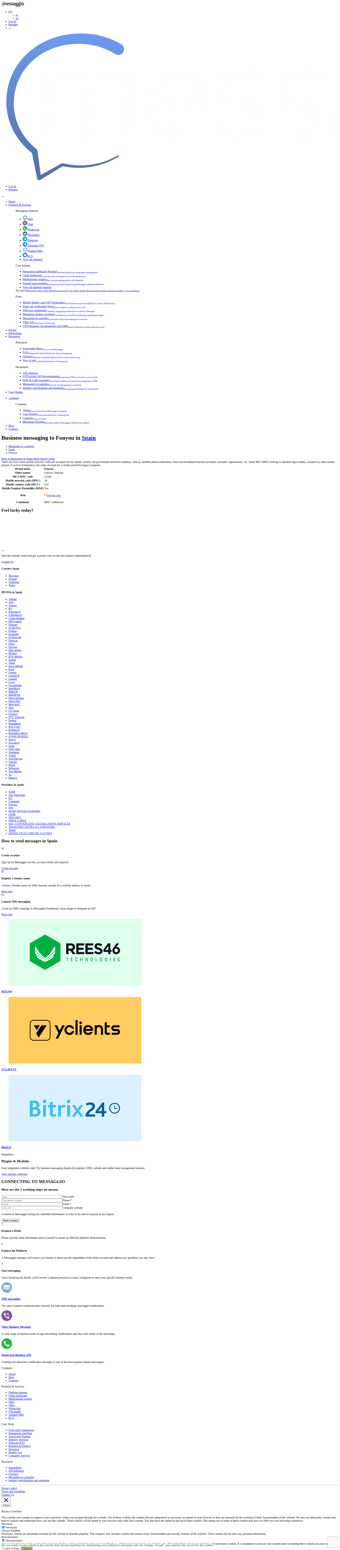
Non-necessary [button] (9, 1536)
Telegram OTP (35, 245)
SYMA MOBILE (18, 736)
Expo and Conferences (21, 1430)
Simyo (12, 739)
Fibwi (11, 643)
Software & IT (16, 1442)
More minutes (16, 698)
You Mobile (15, 771)
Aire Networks (16, 795)
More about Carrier (44, 458)
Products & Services (19, 204)
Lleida (12, 814)
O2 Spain (13, 710)
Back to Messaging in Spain (17, 458)
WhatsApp (33, 229)
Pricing (12, 330)
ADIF (11, 791)
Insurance (13, 1449)
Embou (12, 631)
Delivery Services (18, 1439)
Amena (12, 605)
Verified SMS (34, 250)
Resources (14, 336)
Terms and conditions (13, 1491)
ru (17, 14)
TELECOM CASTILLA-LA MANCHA (31, 826)
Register (13, 24)
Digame (12, 624)
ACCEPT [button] (26, 1548)
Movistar (13, 575)
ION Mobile (15, 656)
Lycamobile (15, 685)
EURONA (14, 627)
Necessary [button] (7, 1523)
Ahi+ (11, 602)
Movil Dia (14, 701)
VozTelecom (15, 758)
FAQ (47, 352)
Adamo (12, 599)
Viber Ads (39, 322)
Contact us (7, 561)
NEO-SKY (14, 817)
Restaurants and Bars (20, 1433)
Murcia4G (14, 704)
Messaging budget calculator (63, 314)
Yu (10, 774)
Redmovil (13, 729)
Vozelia (12, 761)
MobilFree (14, 694)
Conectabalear (16, 618)
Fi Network (14, 637)
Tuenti (12, 755)
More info (7, 891)
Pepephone (14, 723)
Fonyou (12, 647)
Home (11, 201)
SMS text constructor (58, 310)
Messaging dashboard (60, 271)
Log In (12, 21)
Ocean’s (13, 714)
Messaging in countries (55, 318)
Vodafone (13, 582)
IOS (10, 807)
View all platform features (37, 287)
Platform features (17, 1392)
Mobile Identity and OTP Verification (69, 302)
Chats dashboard (54, 275)
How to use (45, 360)
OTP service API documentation (60, 376)
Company (13, 398)
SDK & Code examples (60, 380)
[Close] (2, 196)
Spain (89, 438)
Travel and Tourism (19, 1436)
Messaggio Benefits (56, 421)
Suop (11, 745)
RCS (30, 256)
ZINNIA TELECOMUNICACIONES (30, 833)
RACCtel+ (14, 726)
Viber (30, 224)
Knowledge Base (43, 348)
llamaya (12, 777)
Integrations (15, 333)
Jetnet (11, 662)
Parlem (12, 720)
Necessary (11, 1527)
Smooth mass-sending (63, 283)
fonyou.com (54, 495)
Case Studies (15, 392)
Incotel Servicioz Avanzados (24, 810)
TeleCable (14, 749)
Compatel (13, 801)
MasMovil (14, 688)
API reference (30, 373)
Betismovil (14, 611)
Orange (12, 578)
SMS (30, 219)
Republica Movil (17, 733)
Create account (9, 868)
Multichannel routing (53, 279)
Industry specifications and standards (61, 387)
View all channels (32, 259)
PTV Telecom (16, 717)
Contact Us (7, 1494)
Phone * (67, 1200)
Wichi (11, 765)
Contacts (34, 417)
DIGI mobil (15, 621)
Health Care (15, 1452)
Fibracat (13, 640)
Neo (10, 707)
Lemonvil (13, 675)
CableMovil (15, 615)
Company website (73, 1207)
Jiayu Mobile (15, 666)
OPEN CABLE (17, 820)
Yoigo (11, 585)
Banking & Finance (19, 1446)
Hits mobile (14, 650)
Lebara (12, 672)
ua (17, 18)
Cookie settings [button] (10, 1548)
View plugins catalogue (14, 1174)
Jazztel (12, 659)
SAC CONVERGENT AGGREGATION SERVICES (39, 823)
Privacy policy (9, 1488)
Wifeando (13, 768)
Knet (11, 669)
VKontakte (33, 234)
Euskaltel (13, 634)
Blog (11, 425)
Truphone (13, 752)
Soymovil (13, 742)
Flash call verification (54, 306)
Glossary (51, 356)
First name (68, 1196)
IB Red (12, 653)
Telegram (32, 240)
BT (10, 608)
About (45, 410)
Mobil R (13, 691)
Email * (67, 1204)
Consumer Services (19, 1455)
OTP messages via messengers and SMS (63, 326)
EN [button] (10, 11)
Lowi (11, 682)
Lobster (12, 678)
